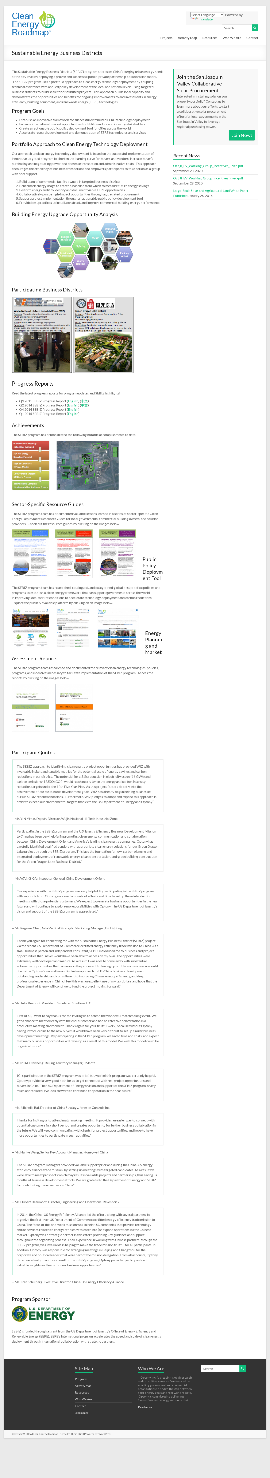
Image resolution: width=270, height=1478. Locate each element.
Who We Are (232, 38)
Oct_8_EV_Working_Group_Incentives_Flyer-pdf (208, 166)
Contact (252, 38)
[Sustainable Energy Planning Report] (99, 686)
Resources (209, 38)
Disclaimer (81, 1412)
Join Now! (241, 135)
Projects (166, 38)
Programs (81, 1379)
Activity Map (187, 38)
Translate (206, 19)
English (73, 401)
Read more (145, 1407)
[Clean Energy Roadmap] (33, 11)
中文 (84, 401)
